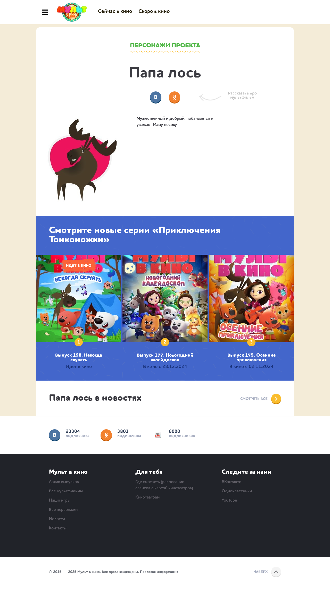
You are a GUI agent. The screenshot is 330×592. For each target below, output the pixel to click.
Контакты (58, 528)
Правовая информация (159, 572)
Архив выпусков (64, 482)
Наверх (260, 572)
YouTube (157, 435)
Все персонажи (63, 510)
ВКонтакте (54, 435)
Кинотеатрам (147, 497)
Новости (57, 519)
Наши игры (59, 501)
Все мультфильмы (66, 491)
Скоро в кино (154, 11)
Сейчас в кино (115, 11)
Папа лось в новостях (95, 398)
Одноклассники (106, 435)
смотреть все (254, 399)
